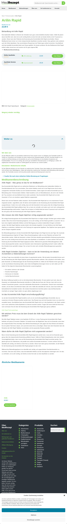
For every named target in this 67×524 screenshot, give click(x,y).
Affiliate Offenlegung (7, 445)
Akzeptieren (33, 510)
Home (3, 8)
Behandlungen (23, 8)
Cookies (4, 448)
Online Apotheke (10, 405)
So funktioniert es (46, 8)
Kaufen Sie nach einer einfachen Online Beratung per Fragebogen (26, 176)
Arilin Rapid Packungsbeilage (10, 310)
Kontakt (57, 8)
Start (3, 16)
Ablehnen (33, 515)
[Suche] (63, 3)
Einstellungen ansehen (33, 520)
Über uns (34, 8)
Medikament (12, 8)
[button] (64, 495)
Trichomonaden (9, 16)
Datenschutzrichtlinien (8, 442)
